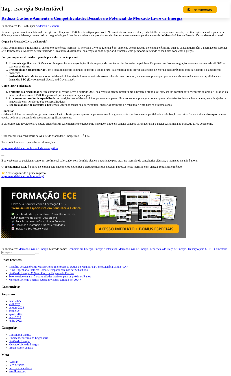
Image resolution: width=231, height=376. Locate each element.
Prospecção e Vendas (21, 347)
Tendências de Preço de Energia (168, 248)
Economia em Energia (80, 248)
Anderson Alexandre (47, 25)
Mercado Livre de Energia (33, 248)
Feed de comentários (20, 368)
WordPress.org (17, 371)
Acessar (13, 361)
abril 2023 (14, 310)
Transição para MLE (199, 248)
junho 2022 (15, 320)
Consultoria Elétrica (20, 334)
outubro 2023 (16, 307)
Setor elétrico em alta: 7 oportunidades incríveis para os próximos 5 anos (50, 276)
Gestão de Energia (19, 341)
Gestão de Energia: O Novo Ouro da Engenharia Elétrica (41, 273)
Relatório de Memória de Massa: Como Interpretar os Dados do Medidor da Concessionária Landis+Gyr (68, 266)
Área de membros (160, 9)
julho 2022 (15, 317)
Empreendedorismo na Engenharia (28, 337)
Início (103, 9)
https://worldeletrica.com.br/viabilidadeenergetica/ (29, 148)
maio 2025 (15, 301)
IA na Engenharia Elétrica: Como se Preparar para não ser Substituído (48, 269)
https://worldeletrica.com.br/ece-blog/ (22, 176)
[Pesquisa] (37, 253)
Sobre (120, 9)
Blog (136, 9)
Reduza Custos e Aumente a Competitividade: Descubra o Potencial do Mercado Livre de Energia (91, 18)
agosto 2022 (16, 314)
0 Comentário (219, 248)
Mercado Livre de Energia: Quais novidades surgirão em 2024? (45, 279)
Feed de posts (16, 364)
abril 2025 (14, 304)
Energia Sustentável (105, 248)
